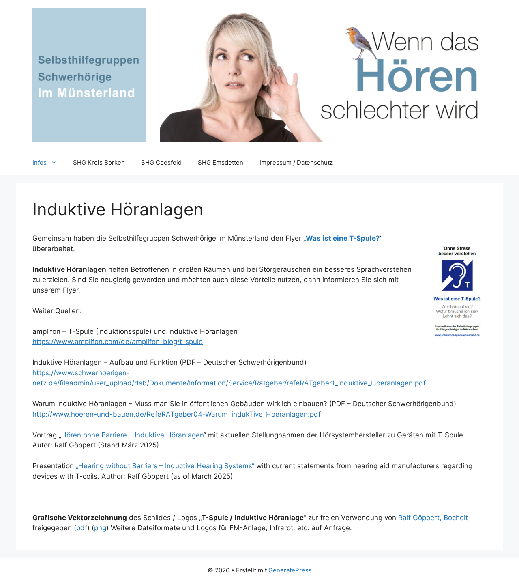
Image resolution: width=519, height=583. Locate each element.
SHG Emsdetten (220, 162)
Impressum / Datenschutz (296, 162)
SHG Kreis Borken (99, 162)
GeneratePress (290, 570)
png (100, 528)
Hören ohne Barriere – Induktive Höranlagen (132, 435)
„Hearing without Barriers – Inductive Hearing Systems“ (165, 466)
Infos (39, 162)
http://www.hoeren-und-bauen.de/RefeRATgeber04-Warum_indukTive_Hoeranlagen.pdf (176, 414)
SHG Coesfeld (161, 162)
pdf (81, 528)
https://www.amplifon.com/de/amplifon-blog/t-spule (117, 342)
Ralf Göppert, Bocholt (433, 518)
